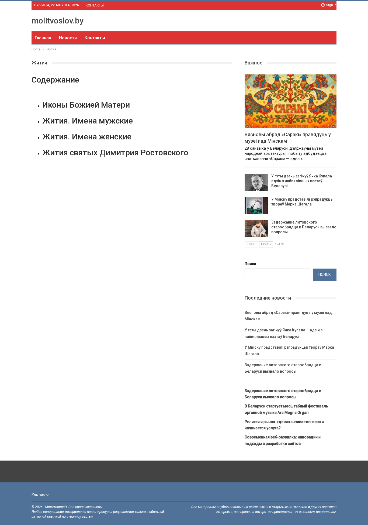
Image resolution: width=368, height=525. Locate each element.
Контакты (95, 37)
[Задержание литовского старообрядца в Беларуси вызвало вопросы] (256, 228)
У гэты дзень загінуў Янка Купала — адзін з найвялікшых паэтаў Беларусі (303, 181)
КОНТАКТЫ (95, 5)
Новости (68, 37)
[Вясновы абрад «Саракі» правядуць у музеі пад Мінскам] (290, 101)
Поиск (250, 264)
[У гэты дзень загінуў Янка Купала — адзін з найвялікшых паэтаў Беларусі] (256, 182)
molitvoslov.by (58, 20)
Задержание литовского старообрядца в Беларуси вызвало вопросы (303, 227)
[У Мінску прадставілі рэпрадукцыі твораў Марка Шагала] (256, 205)
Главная (43, 37)
